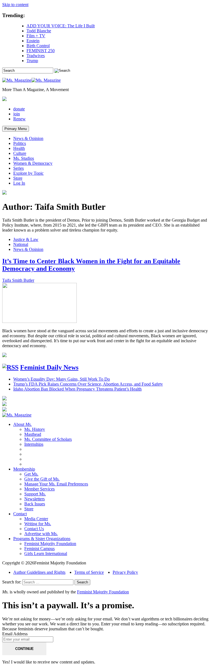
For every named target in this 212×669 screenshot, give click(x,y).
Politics (19, 143)
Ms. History (34, 429)
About (22, 424)
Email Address (15, 633)
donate (19, 109)
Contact (20, 513)
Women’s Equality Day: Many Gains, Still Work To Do (61, 379)
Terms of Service (89, 572)
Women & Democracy (32, 163)
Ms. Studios (23, 158)
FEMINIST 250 (40, 50)
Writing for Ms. (37, 523)
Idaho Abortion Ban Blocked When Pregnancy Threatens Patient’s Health (77, 389)
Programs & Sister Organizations (41, 538)
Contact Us (34, 528)
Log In (19, 183)
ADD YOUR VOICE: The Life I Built (60, 25)
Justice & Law (25, 239)
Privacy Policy (125, 572)
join (16, 114)
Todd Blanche (38, 30)
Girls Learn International (45, 553)
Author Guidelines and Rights (39, 572)
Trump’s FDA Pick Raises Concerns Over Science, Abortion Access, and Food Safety (88, 384)
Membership (24, 469)
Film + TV (35, 35)
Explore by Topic (28, 173)
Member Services (39, 489)
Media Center (36, 518)
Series (18, 168)
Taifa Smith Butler (18, 280)
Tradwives (35, 55)
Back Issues (34, 503)
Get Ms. (31, 474)
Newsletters (34, 499)
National (20, 244)
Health (19, 148)
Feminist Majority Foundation (50, 543)
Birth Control (38, 45)
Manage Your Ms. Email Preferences (56, 484)
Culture (19, 153)
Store (17, 178)
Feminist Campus (39, 548)
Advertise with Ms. (41, 533)
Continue (24, 649)
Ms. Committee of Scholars (48, 439)
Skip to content (15, 4)
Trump (32, 60)
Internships (33, 444)
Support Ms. (35, 494)
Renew (19, 118)
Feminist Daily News (49, 367)
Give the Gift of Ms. (42, 479)
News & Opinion (28, 138)
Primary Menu (15, 129)
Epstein (32, 40)
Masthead (32, 434)
